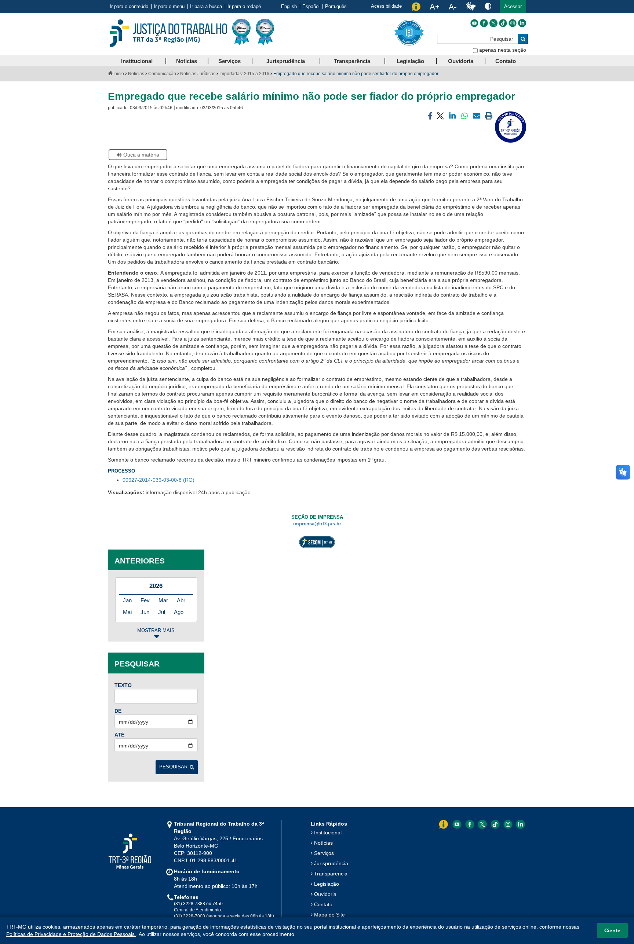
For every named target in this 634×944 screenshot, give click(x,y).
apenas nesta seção (502, 50)
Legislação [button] (410, 61)
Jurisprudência (331, 863)
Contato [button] (505, 61)
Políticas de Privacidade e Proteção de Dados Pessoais (71, 934)
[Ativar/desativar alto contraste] (488, 6)
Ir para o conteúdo (129, 6)
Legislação (326, 884)
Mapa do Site (329, 915)
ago (178, 612)
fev (145, 600)
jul (161, 612)
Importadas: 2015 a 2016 (244, 73)
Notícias (136, 73)
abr (181, 600)
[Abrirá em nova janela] (474, 23)
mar (163, 600)
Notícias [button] (186, 61)
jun (145, 612)
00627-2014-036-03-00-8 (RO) (158, 480)
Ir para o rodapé (244, 6)
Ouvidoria (325, 894)
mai (127, 612)
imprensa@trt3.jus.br (317, 523)
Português (336, 6)
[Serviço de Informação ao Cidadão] (416, 6)
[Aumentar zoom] (434, 6)
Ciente (612, 930)
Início (118, 73)
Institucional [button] (137, 61)
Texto (123, 685)
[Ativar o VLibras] (471, 6)
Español (311, 6)
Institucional (328, 832)
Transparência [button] (352, 61)
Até (119, 735)
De (117, 711)
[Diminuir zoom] (453, 6)
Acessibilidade (386, 6)
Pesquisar (173, 766)
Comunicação (162, 73)
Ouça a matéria (141, 155)
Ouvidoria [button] (460, 61)
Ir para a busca (206, 6)
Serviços (324, 853)
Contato (323, 904)
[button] (513, 6)
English (289, 6)
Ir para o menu (169, 6)
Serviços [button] (229, 61)
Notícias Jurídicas (197, 73)
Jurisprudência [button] (285, 61)
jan (127, 600)
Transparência (330, 874)
